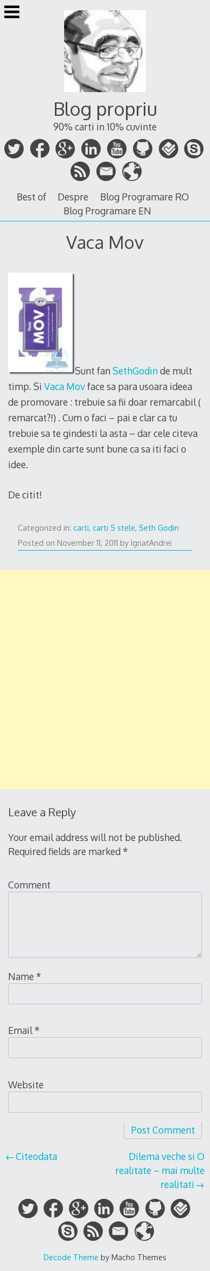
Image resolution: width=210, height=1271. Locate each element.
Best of (31, 197)
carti (81, 527)
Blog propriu (105, 108)
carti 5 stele (114, 527)
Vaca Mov (64, 386)
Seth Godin (159, 527)
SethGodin (135, 371)
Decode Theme (71, 1257)
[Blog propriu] (105, 93)
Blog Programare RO (144, 197)
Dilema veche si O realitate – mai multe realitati (160, 1170)
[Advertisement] (105, 679)
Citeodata (36, 1156)
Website (26, 1085)
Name (24, 976)
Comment (29, 885)
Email (24, 1030)
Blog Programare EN (107, 211)
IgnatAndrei (151, 542)
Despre (73, 197)
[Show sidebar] (11, 13)
